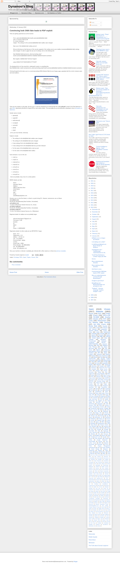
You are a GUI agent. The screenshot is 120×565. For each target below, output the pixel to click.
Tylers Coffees (92, 518)
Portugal (99, 429)
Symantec (102, 515)
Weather (93, 434)
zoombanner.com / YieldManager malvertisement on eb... (99, 251)
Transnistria (104, 387)
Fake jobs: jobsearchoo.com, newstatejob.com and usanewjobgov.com (102, 108)
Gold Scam (102, 491)
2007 (92, 300)
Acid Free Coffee (94, 455)
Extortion (91, 488)
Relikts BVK (101, 508)
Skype (99, 512)
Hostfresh (106, 462)
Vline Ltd (90, 521)
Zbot (37, 257)
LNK (93, 496)
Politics (97, 393)
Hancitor (90, 494)
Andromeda (91, 479)
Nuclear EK (91, 469)
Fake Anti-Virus (93, 399)
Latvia (97, 332)
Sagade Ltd (101, 400)
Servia (107, 511)
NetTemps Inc (98, 417)
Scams (95, 315)
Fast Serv (98, 488)
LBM (90, 496)
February (95, 233)
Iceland (90, 495)
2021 (92, 181)
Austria (90, 412)
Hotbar (107, 494)
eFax (90, 363)
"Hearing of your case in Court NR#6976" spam (102, 50)
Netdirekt (91, 468)
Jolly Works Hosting (103, 379)
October (94, 214)
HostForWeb (92, 441)
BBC (103, 422)
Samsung (107, 472)
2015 (92, 195)
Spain (105, 352)
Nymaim (106, 443)
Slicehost (93, 367)
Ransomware (102, 320)
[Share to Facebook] (41, 255)
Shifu (99, 430)
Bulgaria (105, 345)
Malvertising (107, 360)
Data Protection (97, 460)
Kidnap (107, 495)
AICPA (98, 375)
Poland (93, 355)
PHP (102, 469)
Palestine (107, 469)
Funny (103, 489)
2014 (92, 197)
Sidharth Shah (101, 420)
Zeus (99, 434)
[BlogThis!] (37, 255)
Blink (90, 482)
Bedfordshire (91, 481)
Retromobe (92, 534)
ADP (98, 345)
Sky (103, 409)
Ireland (108, 406)
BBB (101, 336)
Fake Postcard (98, 462)
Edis (102, 485)
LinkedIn (91, 339)
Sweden (102, 366)
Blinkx (90, 456)
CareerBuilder (92, 458)
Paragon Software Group (94, 507)
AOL (107, 478)
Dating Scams (104, 369)
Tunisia (107, 517)
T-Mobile (96, 517)
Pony (92, 429)
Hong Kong (101, 494)
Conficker (96, 483)
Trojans (29, 257)
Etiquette (106, 486)
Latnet (97, 496)
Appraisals (100, 403)
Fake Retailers (98, 438)
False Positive (106, 375)
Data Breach (94, 425)
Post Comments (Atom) (50, 277)
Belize (103, 481)
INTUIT (104, 342)
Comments (94, 25)
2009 (92, 295)
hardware (98, 524)
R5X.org (106, 376)
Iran (107, 415)
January (94, 236)
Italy (106, 357)
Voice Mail (97, 411)
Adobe (106, 402)
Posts (92, 22)
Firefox (90, 440)
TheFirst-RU (92, 358)
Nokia (103, 428)
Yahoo (98, 453)
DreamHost (106, 460)
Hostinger (91, 463)
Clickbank (93, 459)
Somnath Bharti (101, 381)
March (94, 231)
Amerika (107, 317)
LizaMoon (97, 428)
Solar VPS (91, 394)
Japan (106, 391)
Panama (90, 471)
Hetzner (105, 327)
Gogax (96, 491)
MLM (100, 443)
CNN (101, 388)
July (93, 221)
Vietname (107, 518)
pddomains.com (92, 525)
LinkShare (106, 496)
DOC (99, 313)
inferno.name (99, 382)
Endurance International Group (99, 350)
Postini (108, 418)
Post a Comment (16, 264)
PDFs (21, 257)
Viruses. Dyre (105, 520)
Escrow (100, 486)
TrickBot (101, 432)
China (90, 332)
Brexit (94, 482)
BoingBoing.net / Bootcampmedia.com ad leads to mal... (98, 284)
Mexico (90, 417)
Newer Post (13, 272)
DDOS (90, 460)
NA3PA (97, 466)
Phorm (96, 471)
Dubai (108, 435)
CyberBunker (98, 391)
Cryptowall (107, 388)
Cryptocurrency (92, 485)
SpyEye (96, 515)
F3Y (98, 384)
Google (106, 361)
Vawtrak (100, 450)
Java (107, 441)
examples (63, 251)
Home (47, 272)
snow (109, 453)
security (91, 388)
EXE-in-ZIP (106, 315)
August (94, 219)
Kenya (106, 399)
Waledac (96, 452)
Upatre (93, 335)
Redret (105, 351)
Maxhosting (105, 465)
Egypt (107, 397)
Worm (99, 521)
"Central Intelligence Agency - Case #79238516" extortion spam (102, 149)
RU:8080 (96, 317)
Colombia (95, 397)
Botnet (103, 435)
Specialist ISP (93, 387)
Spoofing (90, 515)
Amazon (104, 344)
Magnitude (97, 499)
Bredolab (93, 423)
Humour (100, 441)
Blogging (97, 435)
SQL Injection (93, 329)
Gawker (108, 489)
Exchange (16, 257)
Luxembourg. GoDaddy (94, 498)
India (105, 338)
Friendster (97, 489)
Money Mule (93, 326)
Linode (98, 327)
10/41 (13, 108)
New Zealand (105, 468)
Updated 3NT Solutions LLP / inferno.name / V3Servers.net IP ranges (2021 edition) (103, 77)
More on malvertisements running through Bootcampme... (99, 277)
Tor (91, 476)
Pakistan (98, 376)
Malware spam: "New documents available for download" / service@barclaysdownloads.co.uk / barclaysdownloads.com (99, 91)
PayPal (91, 364)
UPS (92, 361)
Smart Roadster (106, 447)
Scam (99, 348)
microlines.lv (105, 524)
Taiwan (99, 372)
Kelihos (102, 495)
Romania (100, 335)
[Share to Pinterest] (42, 255)
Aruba (102, 479)
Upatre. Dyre (100, 518)
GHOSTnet (107, 378)
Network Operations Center (102, 504)
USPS (98, 361)
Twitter (108, 420)
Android (107, 390)
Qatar (95, 508)
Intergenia (91, 385)
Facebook (91, 342)
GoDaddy (94, 333)
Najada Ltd (106, 502)
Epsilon (95, 486)
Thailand (91, 352)
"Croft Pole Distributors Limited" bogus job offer (99, 255)
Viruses (33, 257)
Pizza (106, 444)
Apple (90, 391)
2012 (92, 202)
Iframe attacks (101, 463)
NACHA (108, 336)
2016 (92, 193)
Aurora (94, 259)
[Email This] (36, 255)
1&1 (106, 348)
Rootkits (94, 510)
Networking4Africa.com (94, 505)
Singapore (105, 385)
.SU (90, 357)
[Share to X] (39, 255)
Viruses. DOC (97, 520)
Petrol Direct (92, 540)
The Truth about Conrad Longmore (98, 545)
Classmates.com (106, 458)
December (95, 209)
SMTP (99, 510)
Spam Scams (97, 514)
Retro (101, 472)
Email (90, 486)
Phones (105, 370)
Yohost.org (91, 478)
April (93, 228)
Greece (93, 379)
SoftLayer (91, 514)
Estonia (91, 384)
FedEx (105, 384)
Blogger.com (14, 13)
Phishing (94, 336)
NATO (101, 502)
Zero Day (93, 523)
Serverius (91, 372)
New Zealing (105, 505)
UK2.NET (98, 402)
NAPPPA (91, 381)
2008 (92, 297)
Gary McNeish (92, 426)
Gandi (90, 370)
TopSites (102, 517)
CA (107, 382)
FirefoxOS (91, 489)
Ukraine (95, 319)
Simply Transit (105, 393)
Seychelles (91, 430)
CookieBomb (105, 483)
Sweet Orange (95, 449)
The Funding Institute (105, 475)
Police (90, 446)
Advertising (91, 403)
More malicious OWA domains (97, 265)
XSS (104, 521)
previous (58, 251)
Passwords (91, 444)
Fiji (101, 399)
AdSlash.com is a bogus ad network (98, 238)
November (95, 212)
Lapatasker (104, 329)
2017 (92, 190)
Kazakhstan (94, 408)
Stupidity (105, 326)
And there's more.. (97, 269)
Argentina (103, 396)
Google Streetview (102, 440)
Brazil (95, 357)
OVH (104, 319)
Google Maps (107, 414)
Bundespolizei (101, 423)
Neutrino (97, 468)
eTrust (101, 390)
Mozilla (91, 502)
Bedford (107, 479)
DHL (95, 414)
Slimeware (106, 512)
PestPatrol (107, 417)
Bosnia (106, 412)
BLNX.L (91, 435)
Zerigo (106, 394)
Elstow (99, 414)
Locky (91, 320)
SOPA (109, 510)
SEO (98, 447)
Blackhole (94, 366)
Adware (100, 378)
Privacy (93, 420)
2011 (92, 205)
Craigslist (106, 459)
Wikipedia (107, 476)
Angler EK (91, 373)
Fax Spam (104, 347)
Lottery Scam (92, 443)
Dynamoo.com (39, 13)
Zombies (99, 523)
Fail (101, 357)
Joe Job (97, 363)
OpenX (97, 469)
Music (96, 502)
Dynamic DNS (92, 405)
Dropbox (101, 397)
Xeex (92, 422)
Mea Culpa (102, 501)
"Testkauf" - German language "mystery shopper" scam (97, 290)
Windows (103, 452)
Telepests (105, 449)
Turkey (105, 330)
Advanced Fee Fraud (104, 367)
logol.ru (97, 422)
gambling (91, 524)
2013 (92, 200)
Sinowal (106, 473)
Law (102, 496)
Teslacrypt (107, 364)
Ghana (91, 491)
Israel (98, 385)
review (98, 525)
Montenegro (92, 400)
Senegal (106, 429)
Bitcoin (107, 455)
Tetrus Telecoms (93, 432)
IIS (95, 463)
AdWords (102, 455)
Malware (99, 311)
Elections (107, 485)
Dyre (109, 333)
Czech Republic (101, 373)
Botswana (106, 456)
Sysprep (90, 517)
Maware (96, 501)
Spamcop (105, 430)
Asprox (108, 335)
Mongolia (103, 339)
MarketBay (97, 465)
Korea (90, 350)
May (93, 226)
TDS (99, 475)
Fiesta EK (105, 488)
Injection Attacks (93, 330)
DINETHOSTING (93, 344)
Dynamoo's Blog (20, 6)
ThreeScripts (92, 341)
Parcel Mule (104, 507)
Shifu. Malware (92, 512)
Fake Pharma (93, 347)
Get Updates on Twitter (54, 13)
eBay (104, 453)
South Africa (92, 378)
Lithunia (91, 428)
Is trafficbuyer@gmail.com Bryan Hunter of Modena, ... (99, 246)
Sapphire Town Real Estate (95, 473)
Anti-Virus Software (94, 396)
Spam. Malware (105, 514)
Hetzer (95, 494)
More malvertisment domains (97, 262)
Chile (107, 403)
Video (106, 450)
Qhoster (96, 472)
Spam (24, 257)
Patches (91, 393)
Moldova (108, 354)
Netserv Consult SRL (94, 409)
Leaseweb (105, 363)
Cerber (108, 423)
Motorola (108, 501)
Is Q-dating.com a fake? (98, 242)
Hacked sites (94, 415)
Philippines (93, 418)
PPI (92, 376)
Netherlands (107, 332)
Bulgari (99, 482)
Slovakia (90, 475)
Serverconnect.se (100, 511)
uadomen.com (100, 478)
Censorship (98, 458)
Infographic (96, 495)
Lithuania (99, 354)
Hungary (98, 370)
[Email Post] (32, 255)
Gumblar (103, 492)
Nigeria (98, 350)
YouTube (108, 521)
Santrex (92, 511)
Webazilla (105, 411)
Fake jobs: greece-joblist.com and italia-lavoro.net (102, 63)
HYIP (108, 492)
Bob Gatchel (98, 456)
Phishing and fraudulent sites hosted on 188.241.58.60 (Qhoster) (103, 163)
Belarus (98, 481)
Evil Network (93, 322)
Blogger (108, 422)
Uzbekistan (91, 450)
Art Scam (97, 479)
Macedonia (105, 498)
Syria (107, 515)
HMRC (108, 366)
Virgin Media (100, 476)
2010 (92, 207)
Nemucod (91, 504)
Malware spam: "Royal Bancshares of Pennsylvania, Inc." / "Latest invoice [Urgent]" (102, 36)
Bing (108, 481)
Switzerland (100, 394)
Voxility (90, 452)
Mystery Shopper (103, 408)
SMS (99, 360)
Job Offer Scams (99, 324)
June (93, 224)
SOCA (104, 510)
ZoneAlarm (106, 523)
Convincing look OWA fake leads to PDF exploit (99, 272)
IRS (99, 352)
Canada (102, 333)
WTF (95, 521)
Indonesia (106, 426)
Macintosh (91, 499)
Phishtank (99, 444)
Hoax (100, 426)
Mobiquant (91, 466)
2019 (92, 185)
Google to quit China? (98, 280)
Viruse (90, 520)
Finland (106, 438)
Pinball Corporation (104, 471)
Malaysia (103, 499)
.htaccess (105, 434)
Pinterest (91, 472)
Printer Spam (96, 338)
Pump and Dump (103, 355)
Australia (94, 369)
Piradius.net (101, 418)
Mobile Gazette (93, 537)
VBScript (108, 432)
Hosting (102, 415)
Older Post (80, 272)
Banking (91, 345)
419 (97, 388)
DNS (98, 485)
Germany (107, 322)
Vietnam (98, 364)
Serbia (92, 375)
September (95, 216)
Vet (94, 476)
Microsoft (91, 348)
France (91, 327)
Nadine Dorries (104, 466)
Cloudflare (100, 459)
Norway (108, 428)
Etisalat (104, 437)
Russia (91, 313)
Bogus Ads (98, 412)
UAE (96, 390)
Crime (90, 414)
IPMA (100, 405)
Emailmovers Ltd (95, 437)
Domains (103, 341)
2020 (92, 183)
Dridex (108, 313)
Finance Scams (104, 425)
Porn (91, 390)
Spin (95, 475)
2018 (92, 188)
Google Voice (96, 492)
